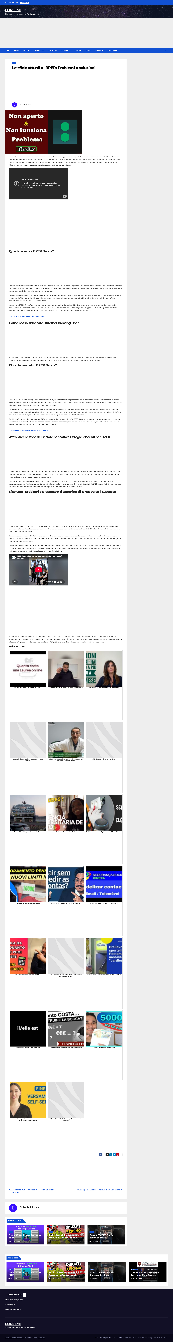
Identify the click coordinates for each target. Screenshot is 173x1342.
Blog (88, 51)
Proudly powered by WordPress (14, 1337)
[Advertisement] (86, 33)
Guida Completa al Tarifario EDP (25, 1236)
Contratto (38, 51)
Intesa (26, 51)
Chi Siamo (99, 51)
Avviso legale (10, 1305)
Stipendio (65, 51)
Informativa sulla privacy (14, 1300)
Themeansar (41, 1337)
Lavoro (78, 51)
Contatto (113, 51)
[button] (166, 51)
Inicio (16, 51)
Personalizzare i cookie (160, 1337)
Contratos (134, 1269)
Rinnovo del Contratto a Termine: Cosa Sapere (145, 1273)
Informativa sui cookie (13, 1309)
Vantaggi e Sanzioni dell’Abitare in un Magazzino (99, 1190)
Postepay (52, 51)
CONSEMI (13, 10)
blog (14, 63)
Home (96, 1337)
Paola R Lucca (26, 105)
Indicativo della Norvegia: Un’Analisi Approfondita (64, 1236)
